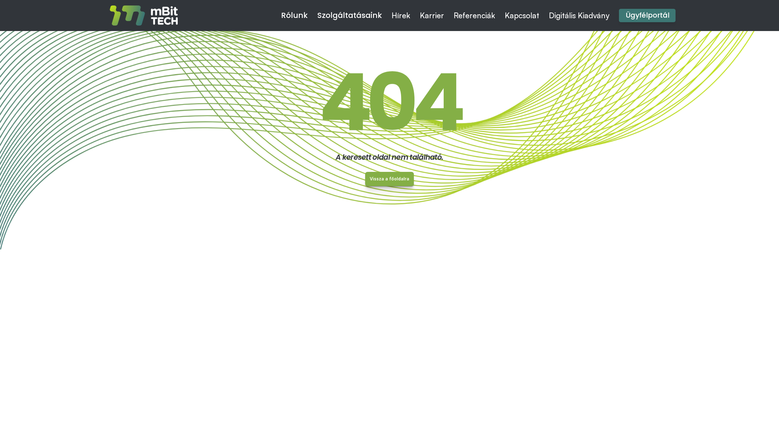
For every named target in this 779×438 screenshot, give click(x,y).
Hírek (401, 15)
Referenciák (474, 15)
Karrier (432, 15)
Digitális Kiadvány (579, 15)
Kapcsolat (522, 15)
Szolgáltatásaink (349, 15)
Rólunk (294, 15)
